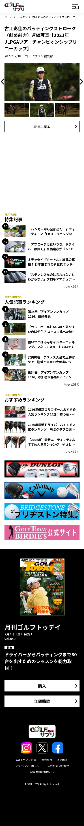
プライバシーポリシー (28, 766)
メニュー (76, 7)
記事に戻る (42, 126)
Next (80, 82)
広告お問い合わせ (58, 766)
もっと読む (72, 286)
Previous (3, 82)
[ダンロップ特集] (42, 468)
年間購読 (42, 701)
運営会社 (46, 760)
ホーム (8, 17)
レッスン (22, 17)
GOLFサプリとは (26, 760)
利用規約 (63, 760)
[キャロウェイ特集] (42, 490)
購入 (42, 686)
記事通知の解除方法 (42, 772)
